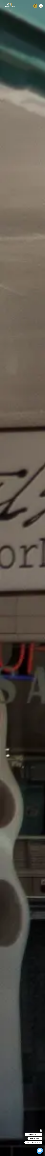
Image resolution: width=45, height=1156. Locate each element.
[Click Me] (35, 6)
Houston (7, 573)
